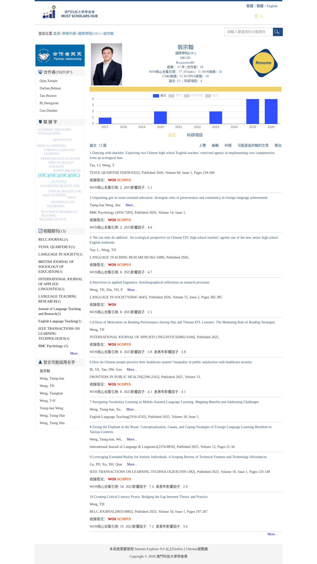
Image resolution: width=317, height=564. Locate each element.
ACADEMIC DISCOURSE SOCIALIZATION (54, 131)
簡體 (260, 6)
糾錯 (228, 145)
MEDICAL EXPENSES (51, 146)
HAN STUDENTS (54, 195)
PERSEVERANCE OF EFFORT (60, 158)
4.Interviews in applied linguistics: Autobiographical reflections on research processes (149, 282)
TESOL (71, 197)
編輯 (215, 145)
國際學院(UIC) (89, 33)
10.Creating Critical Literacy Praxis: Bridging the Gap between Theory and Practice (149, 497)
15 (122, 526)
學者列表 (69, 33)
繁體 (249, 6)
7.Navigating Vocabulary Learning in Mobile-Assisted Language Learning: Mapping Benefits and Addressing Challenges (174, 402)
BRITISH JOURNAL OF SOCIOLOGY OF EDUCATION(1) (56, 267)
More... (75, 353)
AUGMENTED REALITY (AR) (59, 186)
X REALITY (56, 166)
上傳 (202, 145)
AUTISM (58, 181)
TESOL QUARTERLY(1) (56, 247)
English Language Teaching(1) (59, 321)
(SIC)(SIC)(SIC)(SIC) (59, 175)
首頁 (56, 33)
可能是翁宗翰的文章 (253, 145)
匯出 (278, 145)
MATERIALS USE (63, 202)
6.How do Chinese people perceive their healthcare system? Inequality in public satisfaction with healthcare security (171, 362)
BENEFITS (74, 171)
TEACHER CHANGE (52, 219)
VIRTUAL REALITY (61, 162)
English (272, 6)
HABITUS (60, 170)
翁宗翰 (108, 33)
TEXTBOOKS (56, 206)
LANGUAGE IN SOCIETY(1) (60, 254)
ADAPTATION (62, 140)
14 (122, 486)
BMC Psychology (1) (53, 346)
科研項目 (195, 135)
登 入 (258, 16)
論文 (172, 135)
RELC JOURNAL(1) (53, 239)
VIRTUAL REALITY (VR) (64, 191)
